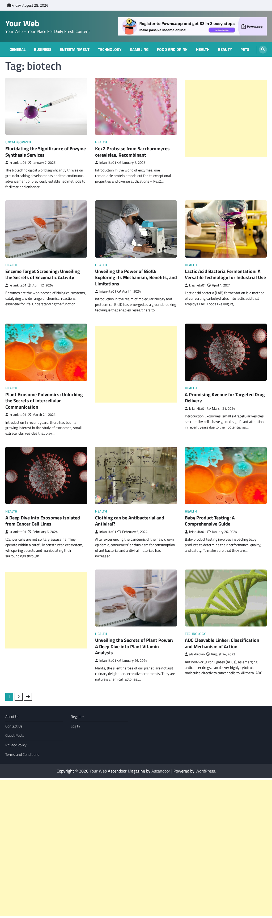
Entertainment (75, 49)
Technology (109, 49)
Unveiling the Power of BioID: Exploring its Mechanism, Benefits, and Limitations (136, 277)
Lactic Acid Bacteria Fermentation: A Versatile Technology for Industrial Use (225, 274)
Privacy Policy (16, 745)
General (18, 49)
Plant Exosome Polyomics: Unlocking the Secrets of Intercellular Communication (44, 401)
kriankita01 (18, 162)
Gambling (139, 49)
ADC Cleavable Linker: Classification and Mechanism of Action (222, 643)
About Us (12, 716)
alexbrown (197, 654)
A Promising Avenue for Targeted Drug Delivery (225, 397)
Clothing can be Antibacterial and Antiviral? (129, 520)
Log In (75, 726)
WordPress (205, 771)
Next (28, 697)
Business (42, 49)
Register (77, 716)
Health (203, 49)
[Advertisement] (226, 118)
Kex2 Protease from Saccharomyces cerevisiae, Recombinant (132, 151)
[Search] (263, 50)
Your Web (22, 23)
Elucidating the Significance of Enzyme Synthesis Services (45, 151)
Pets (244, 49)
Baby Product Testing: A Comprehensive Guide (210, 520)
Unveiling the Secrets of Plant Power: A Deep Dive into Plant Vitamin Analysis (134, 646)
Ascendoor (160, 771)
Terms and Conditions (22, 754)
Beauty (225, 49)
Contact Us (14, 726)
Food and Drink (172, 49)
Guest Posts (14, 735)
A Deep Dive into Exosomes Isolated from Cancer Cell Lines (42, 520)
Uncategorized (18, 142)
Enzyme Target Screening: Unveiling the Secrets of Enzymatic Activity (42, 274)
